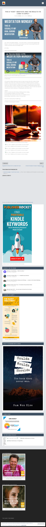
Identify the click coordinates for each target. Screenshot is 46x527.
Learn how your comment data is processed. (25, 202)
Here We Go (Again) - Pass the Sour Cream (11, 172)
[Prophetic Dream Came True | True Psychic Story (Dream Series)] (4, 285)
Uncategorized (14, 272)
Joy (31, 15)
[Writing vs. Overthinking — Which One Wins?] (4, 271)
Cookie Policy (23, 525)
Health (29, 15)
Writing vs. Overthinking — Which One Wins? (15, 270)
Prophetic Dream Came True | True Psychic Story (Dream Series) (19, 284)
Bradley (19, 15)
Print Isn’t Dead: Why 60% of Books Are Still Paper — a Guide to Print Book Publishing (23, 280)
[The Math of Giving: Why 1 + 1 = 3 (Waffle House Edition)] (4, 276)
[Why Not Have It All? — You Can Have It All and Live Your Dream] (4, 290)
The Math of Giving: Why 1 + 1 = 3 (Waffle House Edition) (18, 275)
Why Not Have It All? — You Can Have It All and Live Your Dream (19, 289)
